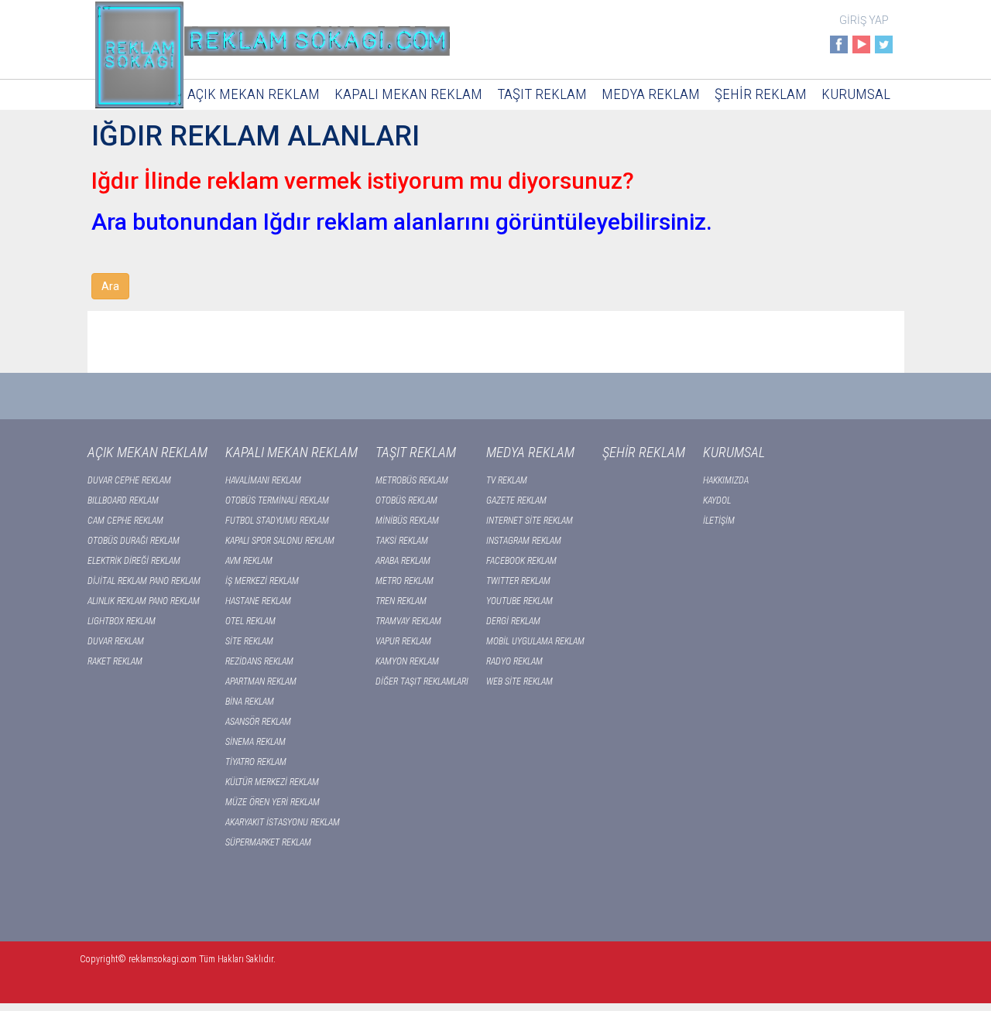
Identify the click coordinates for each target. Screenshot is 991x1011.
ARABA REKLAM (402, 560)
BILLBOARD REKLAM (123, 500)
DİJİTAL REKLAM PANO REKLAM (144, 581)
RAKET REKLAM (114, 661)
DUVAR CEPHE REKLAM (129, 480)
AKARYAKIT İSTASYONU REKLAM (282, 822)
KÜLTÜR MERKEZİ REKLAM (272, 782)
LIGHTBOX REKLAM (121, 621)
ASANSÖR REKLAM (258, 721)
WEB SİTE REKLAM (519, 681)
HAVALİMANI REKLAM (263, 480)
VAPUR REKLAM (403, 641)
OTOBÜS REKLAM (406, 500)
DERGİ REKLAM (513, 621)
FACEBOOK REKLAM (521, 560)
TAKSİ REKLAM (401, 540)
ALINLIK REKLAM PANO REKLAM (143, 601)
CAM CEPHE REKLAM (125, 520)
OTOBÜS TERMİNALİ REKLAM (277, 500)
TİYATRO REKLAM (255, 762)
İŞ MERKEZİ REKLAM (262, 581)
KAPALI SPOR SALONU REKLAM (279, 540)
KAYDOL (717, 500)
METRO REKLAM (404, 581)
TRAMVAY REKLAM (408, 621)
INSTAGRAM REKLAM (523, 540)
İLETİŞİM (719, 520)
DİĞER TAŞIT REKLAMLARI (421, 681)
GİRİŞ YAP (864, 20)
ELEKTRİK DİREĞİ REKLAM (133, 560)
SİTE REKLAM (249, 641)
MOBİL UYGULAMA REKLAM (535, 641)
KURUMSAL (855, 94)
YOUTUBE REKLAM (519, 601)
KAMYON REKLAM (407, 661)
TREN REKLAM (401, 601)
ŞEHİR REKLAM (761, 94)
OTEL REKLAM (250, 621)
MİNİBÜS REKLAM (407, 520)
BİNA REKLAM (249, 701)
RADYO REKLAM (514, 661)
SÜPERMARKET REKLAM (268, 842)
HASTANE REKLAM (258, 601)
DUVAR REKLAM (115, 641)
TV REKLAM (506, 480)
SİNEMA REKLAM (255, 741)
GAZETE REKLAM (516, 500)
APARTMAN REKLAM (261, 681)
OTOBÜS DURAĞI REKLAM (133, 540)
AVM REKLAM (249, 560)
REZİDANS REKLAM (259, 661)
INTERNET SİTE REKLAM (529, 520)
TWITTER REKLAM (518, 581)
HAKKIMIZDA (726, 480)
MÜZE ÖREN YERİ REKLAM (272, 802)
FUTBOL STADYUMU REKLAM (277, 520)
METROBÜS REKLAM (411, 480)
